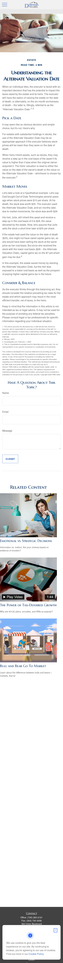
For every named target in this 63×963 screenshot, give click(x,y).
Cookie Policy (36, 954)
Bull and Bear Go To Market (23, 666)
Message (7, 430)
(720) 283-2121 (35, 917)
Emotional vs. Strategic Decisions (26, 541)
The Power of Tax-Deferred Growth (28, 605)
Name (5, 393)
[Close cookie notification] (55, 930)
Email (5, 411)
